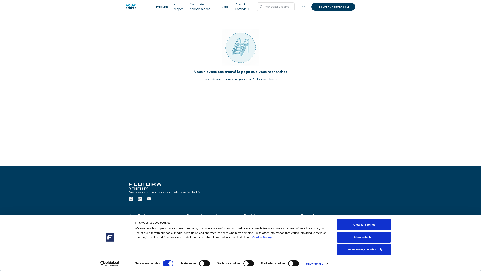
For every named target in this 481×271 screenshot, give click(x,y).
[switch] (204, 263)
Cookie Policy (262, 237)
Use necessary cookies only (364, 249)
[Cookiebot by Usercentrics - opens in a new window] (110, 263)
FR (301, 6)
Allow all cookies (364, 224)
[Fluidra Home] (137, 6)
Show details (314, 263)
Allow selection (364, 237)
